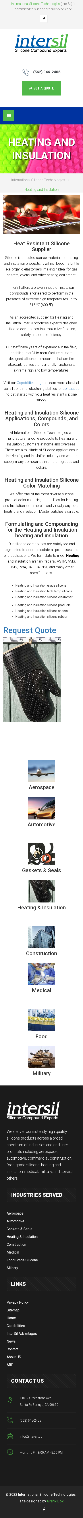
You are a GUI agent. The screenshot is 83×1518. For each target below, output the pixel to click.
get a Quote (43, 88)
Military (12, 1268)
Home (11, 1318)
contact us (71, 388)
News (11, 1341)
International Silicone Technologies (38, 180)
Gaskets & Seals (19, 1229)
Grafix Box (55, 1501)
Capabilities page (30, 383)
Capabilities (16, 1326)
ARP (10, 1365)
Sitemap (13, 1310)
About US (14, 1357)
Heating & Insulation (22, 1237)
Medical (13, 1252)
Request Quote (29, 630)
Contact (12, 1349)
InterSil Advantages (22, 1333)
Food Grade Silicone (22, 1260)
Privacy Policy (18, 1302)
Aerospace (15, 1213)
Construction (16, 1244)
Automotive (15, 1221)
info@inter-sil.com (32, 1436)
